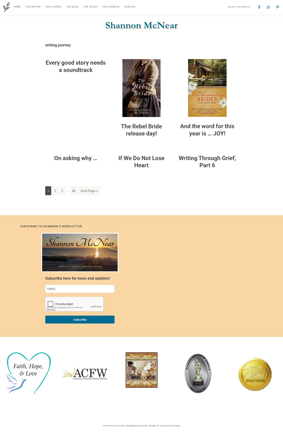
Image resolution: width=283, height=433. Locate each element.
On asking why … (75, 158)
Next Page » (89, 192)
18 (74, 191)
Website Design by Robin (164, 426)
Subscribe (80, 319)
